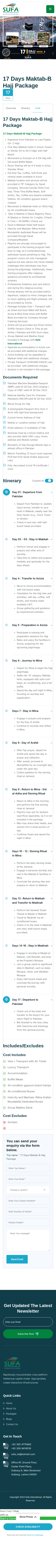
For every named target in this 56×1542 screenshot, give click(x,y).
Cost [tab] (37, 108)
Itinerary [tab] (25, 108)
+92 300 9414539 (21, 1448)
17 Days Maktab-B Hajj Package (22, 133)
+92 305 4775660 (21, 1444)
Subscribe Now (26, 1333)
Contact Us (12, 1424)
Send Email (17, 1259)
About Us (11, 1408)
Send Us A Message (35, 1535)
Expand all (38, 480)
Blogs (9, 1419)
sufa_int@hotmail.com (23, 1454)
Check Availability (28, 1526)
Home (9, 1403)
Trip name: (13, 1155)
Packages (11, 1413)
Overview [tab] (11, 108)
